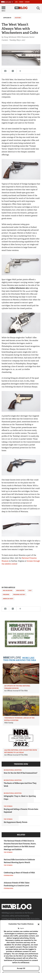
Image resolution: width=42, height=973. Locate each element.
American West (8, 598)
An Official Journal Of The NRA (16, 691)
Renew (21, 2)
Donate (27, 2)
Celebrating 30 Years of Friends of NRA (19, 873)
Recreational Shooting (13, 770)
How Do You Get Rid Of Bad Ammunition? (20, 773)
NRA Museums (7, 590)
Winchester (20, 590)
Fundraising (8, 875)
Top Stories (8, 806)
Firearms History (19, 594)
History (18, 18)
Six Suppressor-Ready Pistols (15, 822)
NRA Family (8, 723)
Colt (30, 590)
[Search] (38, 8)
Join (16, 2)
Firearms (6, 594)
